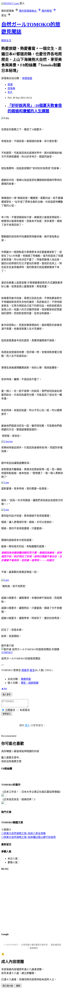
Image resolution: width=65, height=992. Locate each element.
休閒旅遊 (27, 78)
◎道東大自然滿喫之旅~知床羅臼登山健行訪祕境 (28, 837)
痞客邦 (25, 670)
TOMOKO (7, 652)
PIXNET (14, 945)
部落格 (11, 88)
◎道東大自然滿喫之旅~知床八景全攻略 (23, 833)
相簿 (10, 84)
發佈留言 (7, 714)
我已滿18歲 (8, 986)
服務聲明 (34, 948)
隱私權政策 (56, 945)
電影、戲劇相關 (29, 682)
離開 (18, 986)
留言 (32, 670)
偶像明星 (26, 679)
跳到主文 (6, 40)
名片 (10, 92)
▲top (4, 688)
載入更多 (7, 694)
